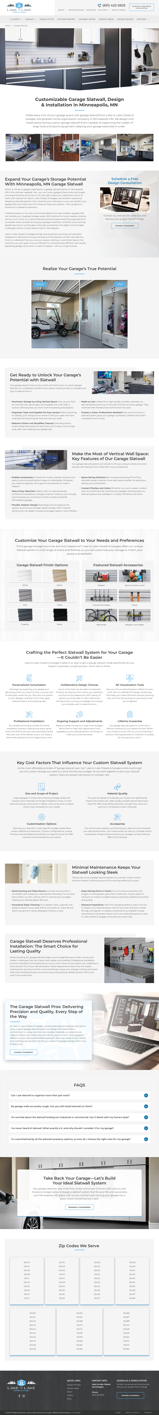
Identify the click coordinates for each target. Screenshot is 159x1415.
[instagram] (23, 1396)
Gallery (70, 1395)
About (69, 1392)
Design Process (74, 1385)
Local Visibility (75, 1413)
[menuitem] (61, 10)
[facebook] (19, 1396)
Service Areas (73, 1388)
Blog (69, 1399)
